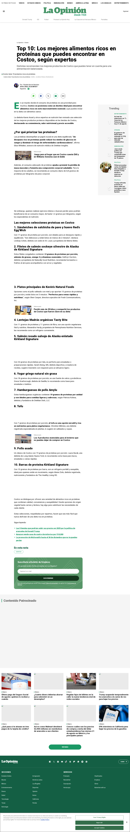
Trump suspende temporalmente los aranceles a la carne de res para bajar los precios (113, 696)
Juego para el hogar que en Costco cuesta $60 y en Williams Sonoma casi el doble (56, 155)
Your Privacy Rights (99, 817)
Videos (21, 3)
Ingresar (125, 11)
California (35, 799)
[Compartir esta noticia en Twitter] (48, 96)
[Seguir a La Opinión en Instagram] (58, 762)
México (95, 3)
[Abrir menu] (4, 11)
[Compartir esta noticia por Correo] (55, 96)
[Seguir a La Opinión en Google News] (70, 762)
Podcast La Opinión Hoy (62, 19)
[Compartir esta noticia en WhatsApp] (33, 96)
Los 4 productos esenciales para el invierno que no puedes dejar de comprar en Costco (56, 439)
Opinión (117, 130)
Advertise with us (100, 787)
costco (18, 552)
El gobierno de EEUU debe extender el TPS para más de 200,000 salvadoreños (120, 137)
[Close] (127, 822)
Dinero (27, 42)
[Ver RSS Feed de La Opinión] (86, 762)
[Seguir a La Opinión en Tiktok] (66, 762)
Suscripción (67, 784)
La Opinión (20, 42)
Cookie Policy (45, 819)
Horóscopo (66, 787)
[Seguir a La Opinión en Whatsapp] (78, 762)
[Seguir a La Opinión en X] (54, 762)
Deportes (35, 787)
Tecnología (5, 799)
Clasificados (98, 776)
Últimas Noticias (9, 3)
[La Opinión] (65, 11)
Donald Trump (27, 19)
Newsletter (66, 780)
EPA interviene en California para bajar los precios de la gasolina (113, 727)
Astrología (5, 807)
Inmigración (59, 3)
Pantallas (104, 19)
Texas (3, 803)
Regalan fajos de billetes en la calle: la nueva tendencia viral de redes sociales (81, 696)
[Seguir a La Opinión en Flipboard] (74, 762)
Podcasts (66, 776)
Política (47, 3)
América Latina (82, 3)
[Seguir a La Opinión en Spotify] (82, 762)
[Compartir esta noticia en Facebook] (40, 96)
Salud (3, 795)
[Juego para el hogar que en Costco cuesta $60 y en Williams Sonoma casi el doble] (23, 152)
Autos (34, 795)
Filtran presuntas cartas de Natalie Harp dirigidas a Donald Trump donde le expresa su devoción (120, 170)
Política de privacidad (52, 583)
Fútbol (46, 19)
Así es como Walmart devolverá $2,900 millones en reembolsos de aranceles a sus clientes (48, 728)
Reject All (99, 822)
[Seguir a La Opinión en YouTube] (62, 762)
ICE (38, 19)
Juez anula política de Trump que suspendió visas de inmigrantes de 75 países (120, 153)
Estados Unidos (34, 3)
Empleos (97, 780)
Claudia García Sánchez (31, 84)
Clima (96, 784)
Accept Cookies (99, 828)
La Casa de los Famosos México (85, 19)
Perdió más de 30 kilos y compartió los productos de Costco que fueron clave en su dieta (57, 310)
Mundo (70, 3)
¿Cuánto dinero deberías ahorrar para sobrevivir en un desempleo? (48, 696)
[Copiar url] (63, 96)
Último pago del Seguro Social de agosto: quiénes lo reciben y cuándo (15, 696)
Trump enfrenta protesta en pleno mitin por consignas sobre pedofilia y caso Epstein (120, 187)
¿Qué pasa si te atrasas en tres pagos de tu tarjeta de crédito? (15, 727)
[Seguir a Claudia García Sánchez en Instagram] (28, 88)
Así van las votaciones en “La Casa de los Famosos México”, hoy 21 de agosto (120, 120)
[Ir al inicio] (10, 762)
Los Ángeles (106, 3)
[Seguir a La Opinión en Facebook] (50, 762)
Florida (34, 803)
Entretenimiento (120, 114)
